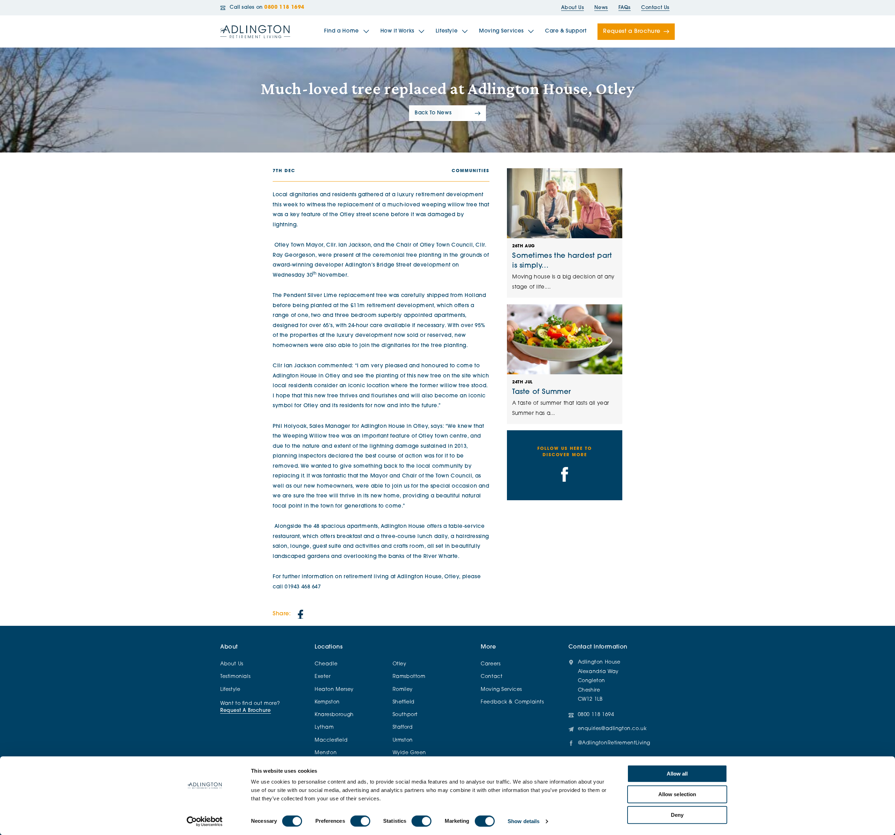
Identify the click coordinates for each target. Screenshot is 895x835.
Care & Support (565, 31)
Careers (490, 664)
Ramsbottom (409, 676)
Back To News (433, 113)
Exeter (323, 676)
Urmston (403, 740)
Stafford (403, 727)
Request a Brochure (631, 31)
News (601, 7)
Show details (523, 821)
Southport (405, 714)
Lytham (324, 727)
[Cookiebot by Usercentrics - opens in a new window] (204, 821)
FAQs (624, 7)
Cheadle (326, 664)
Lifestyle (447, 31)
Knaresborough (334, 714)
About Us (572, 7)
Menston (326, 753)
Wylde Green (410, 753)
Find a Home (341, 31)
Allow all (677, 774)
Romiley (403, 689)
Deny (677, 815)
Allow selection (677, 794)
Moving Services (501, 31)
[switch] (360, 821)
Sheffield (404, 702)
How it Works (397, 31)
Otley (400, 664)
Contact (491, 676)
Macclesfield (331, 740)
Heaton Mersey (334, 689)
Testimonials (235, 676)
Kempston (327, 702)
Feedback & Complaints (512, 702)
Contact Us (655, 7)
